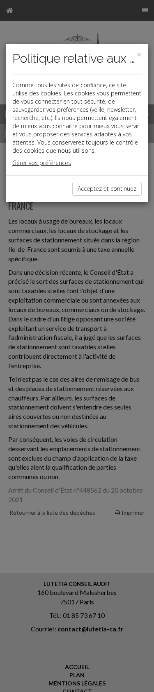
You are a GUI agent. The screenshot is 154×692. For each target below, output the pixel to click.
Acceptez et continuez (107, 188)
